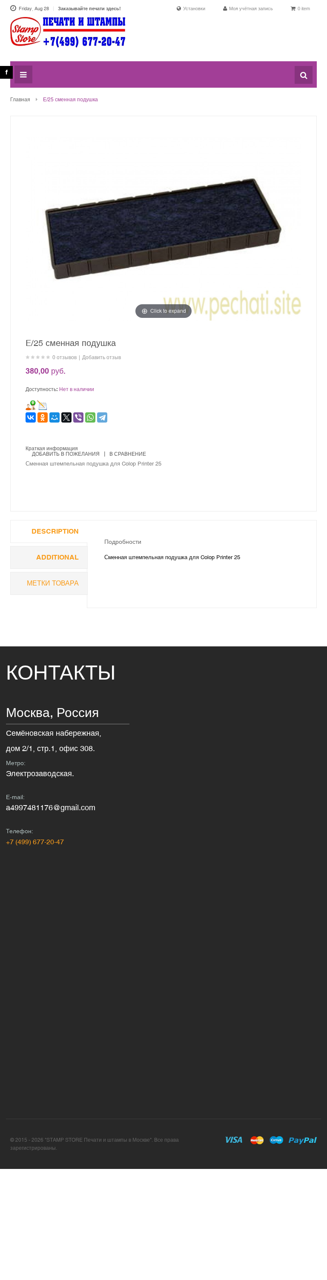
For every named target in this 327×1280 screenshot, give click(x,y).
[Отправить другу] (31, 405)
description (55, 531)
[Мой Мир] (54, 417)
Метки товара (53, 583)
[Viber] (78, 417)
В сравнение (127, 454)
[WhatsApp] (90, 417)
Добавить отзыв (101, 357)
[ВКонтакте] (31, 417)
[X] (66, 417)
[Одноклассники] (42, 417)
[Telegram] (102, 417)
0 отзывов (64, 357)
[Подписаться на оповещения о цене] (42, 405)
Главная (20, 100)
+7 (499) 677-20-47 (35, 842)
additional (57, 557)
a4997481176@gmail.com (50, 807)
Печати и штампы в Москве (68, 37)
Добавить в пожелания (66, 454)
